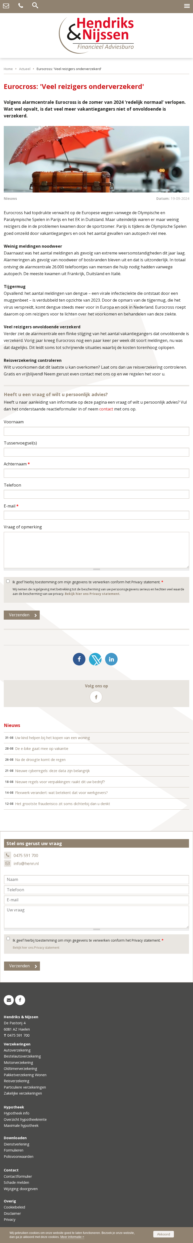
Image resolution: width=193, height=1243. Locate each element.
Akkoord (163, 1234)
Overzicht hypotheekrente (25, 1119)
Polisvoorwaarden (18, 1156)
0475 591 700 (26, 855)
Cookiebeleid (14, 1207)
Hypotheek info (16, 1113)
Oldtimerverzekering (20, 1068)
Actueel (24, 69)
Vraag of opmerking (23, 527)
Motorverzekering (18, 1062)
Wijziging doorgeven (21, 1188)
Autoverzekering (17, 1050)
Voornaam (14, 422)
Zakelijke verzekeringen (23, 1093)
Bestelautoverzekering (22, 1056)
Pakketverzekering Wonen (25, 1074)
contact (106, 409)
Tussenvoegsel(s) (20, 443)
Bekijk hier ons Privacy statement (92, 594)
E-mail (11, 506)
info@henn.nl (26, 863)
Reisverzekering (16, 1080)
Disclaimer (12, 1213)
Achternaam (17, 464)
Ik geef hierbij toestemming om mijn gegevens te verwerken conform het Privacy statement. (88, 582)
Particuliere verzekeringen (25, 1087)
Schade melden (16, 1182)
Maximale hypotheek (21, 1125)
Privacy (9, 1219)
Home (8, 69)
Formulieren (13, 1150)
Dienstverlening (16, 1144)
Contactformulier (18, 1176)
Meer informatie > (72, 1237)
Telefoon (12, 485)
